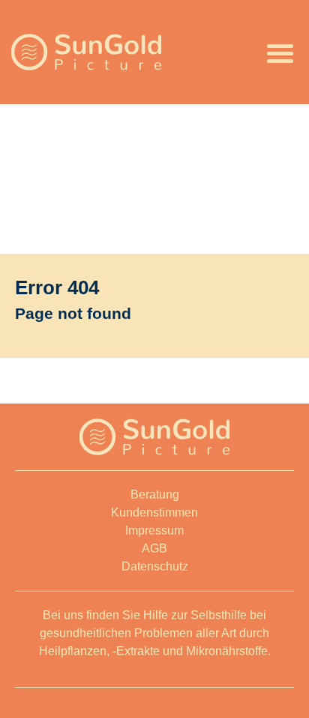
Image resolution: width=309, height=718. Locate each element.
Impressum (154, 530)
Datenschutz (155, 566)
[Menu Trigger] (280, 52)
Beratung (154, 494)
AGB (154, 548)
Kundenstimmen (154, 512)
